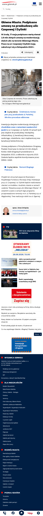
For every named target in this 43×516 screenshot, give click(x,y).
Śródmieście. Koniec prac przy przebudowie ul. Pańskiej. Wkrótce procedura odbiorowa (20, 114)
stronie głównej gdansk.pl (22, 59)
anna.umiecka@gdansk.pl (21, 210)
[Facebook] (13, 513)
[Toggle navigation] (40, 4)
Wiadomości (10, 16)
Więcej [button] (37, 334)
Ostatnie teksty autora (20, 213)
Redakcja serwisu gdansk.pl (11, 369)
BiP (4, 375)
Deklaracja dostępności (10, 372)
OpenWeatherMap (20, 378)
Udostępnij (29, 52)
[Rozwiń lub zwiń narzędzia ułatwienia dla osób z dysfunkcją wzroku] (38, 513)
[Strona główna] (4, 513)
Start (2, 16)
